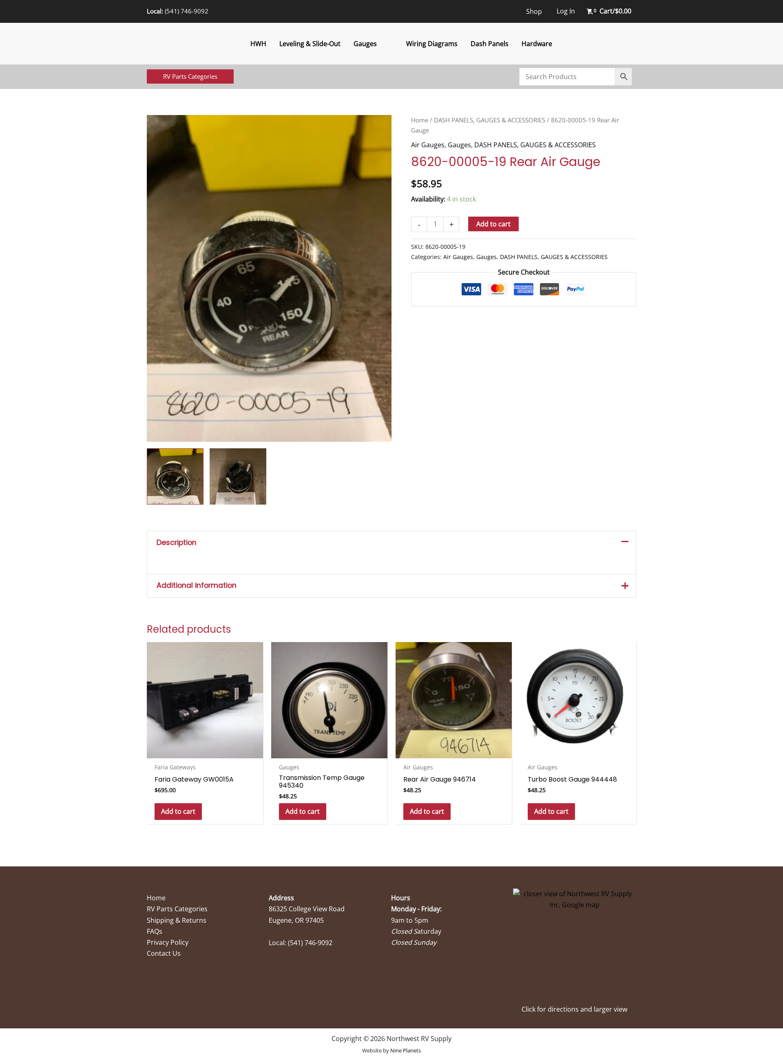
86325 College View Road (307, 908)
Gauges (365, 43)
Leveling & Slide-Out (310, 43)
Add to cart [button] (178, 811)
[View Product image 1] (175, 476)
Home (419, 120)
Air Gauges (428, 144)
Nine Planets (405, 1050)
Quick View (204, 750)
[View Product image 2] (238, 476)
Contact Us (164, 953)
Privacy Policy (167, 942)
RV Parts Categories (177, 908)
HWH (258, 43)
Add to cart (493, 223)
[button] (190, 76)
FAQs (154, 931)
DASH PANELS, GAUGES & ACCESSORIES (489, 120)
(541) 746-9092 (186, 11)
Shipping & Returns (176, 920)
